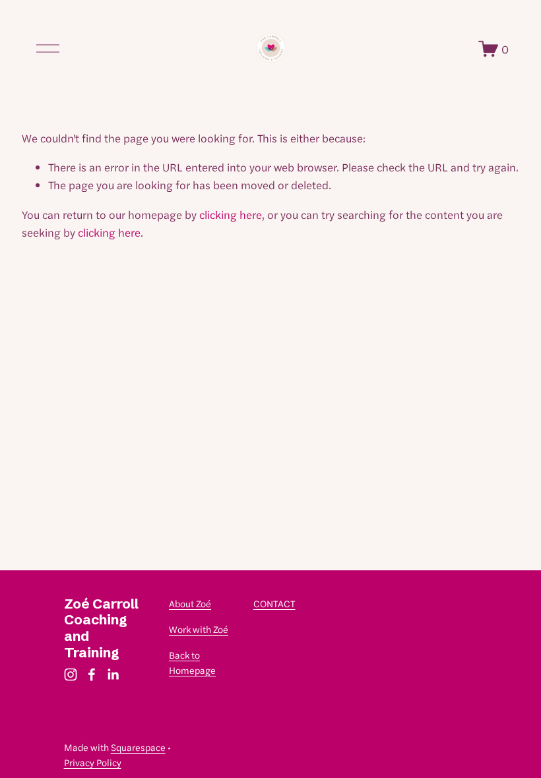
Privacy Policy (92, 762)
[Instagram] (70, 674)
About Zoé (190, 603)
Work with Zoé (198, 629)
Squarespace (138, 747)
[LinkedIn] (112, 674)
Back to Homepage (192, 662)
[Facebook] (91, 674)
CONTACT (274, 603)
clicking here (230, 214)
